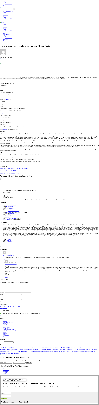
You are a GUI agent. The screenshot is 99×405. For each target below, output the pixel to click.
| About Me (3, 308)
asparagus (8, 212)
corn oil (7, 207)
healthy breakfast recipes (35, 349)
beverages (28, 347)
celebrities (33, 347)
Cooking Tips (5, 323)
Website (1, 299)
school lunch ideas (37, 351)
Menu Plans (5, 39)
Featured (4, 325)
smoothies (56, 351)
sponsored (68, 351)
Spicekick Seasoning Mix (8, 11)
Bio (6, 2)
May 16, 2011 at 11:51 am (10, 264)
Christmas (37, 347)
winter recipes (16, 353)
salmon (32, 351)
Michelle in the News (14, 351)
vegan (11, 353)
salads (28, 351)
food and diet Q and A (89, 347)
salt (10, 209)
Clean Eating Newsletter (8, 322)
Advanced (10, 241)
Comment (2, 292)
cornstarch (12, 213)
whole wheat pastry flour (10, 205)
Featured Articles (9, 18)
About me (5, 321)
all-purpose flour (9, 206)
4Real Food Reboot (7, 34)
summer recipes (80, 351)
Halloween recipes (25, 349)
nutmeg (7, 217)
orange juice (11, 208)
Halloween (20, 349)
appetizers (11, 347)
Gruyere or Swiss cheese (12, 218)
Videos (4, 28)
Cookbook (5, 27)
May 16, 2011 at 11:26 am (8, 255)
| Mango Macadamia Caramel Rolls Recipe (11, 306)
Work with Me (8, 4)
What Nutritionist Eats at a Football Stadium (9, 170)
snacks (60, 351)
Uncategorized (6, 335)
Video (4, 16)
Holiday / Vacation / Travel (8, 329)
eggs (2, 113)
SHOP (4, 33)
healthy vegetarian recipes (82, 349)
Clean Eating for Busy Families (48, 347)
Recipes (4, 12)
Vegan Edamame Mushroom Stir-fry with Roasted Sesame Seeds (14, 168)
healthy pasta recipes (58, 349)
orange (7, 99)
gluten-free (11, 349)
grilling (16, 349)
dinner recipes (66, 347)
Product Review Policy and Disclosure (11, 330)
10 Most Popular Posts (4, 347)
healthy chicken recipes (48, 349)
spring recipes (74, 351)
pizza (24, 351)
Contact (4, 5)
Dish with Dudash (9, 20)
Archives (2, 342)
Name (1, 294)
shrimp (45, 351)
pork (26, 351)
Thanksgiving (3, 353)
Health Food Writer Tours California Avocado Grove (11, 173)
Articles (4, 17)
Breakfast (9, 240)
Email (1, 297)
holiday (4, 351)
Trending (5, 13)
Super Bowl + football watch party (89, 351)
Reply (4, 259)
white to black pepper (10, 215)
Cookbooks (5, 15)
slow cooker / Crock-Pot (51, 351)
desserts (59, 347)
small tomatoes (7, 219)
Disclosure (5, 372)
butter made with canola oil (13, 211)
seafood (42, 351)
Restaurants (5, 371)
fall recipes (81, 347)
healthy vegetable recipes (69, 349)
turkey (9, 353)
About (4, 1)
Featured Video (6, 328)
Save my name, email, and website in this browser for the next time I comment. (18, 302)
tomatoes (5, 129)
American (9, 239)
